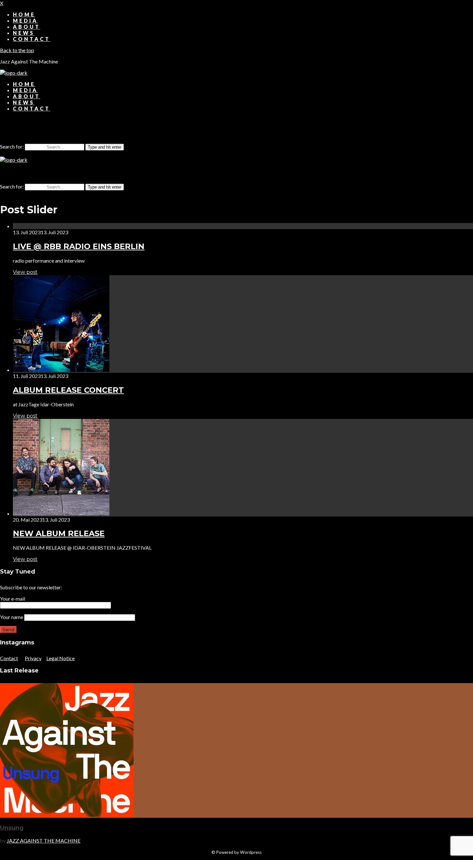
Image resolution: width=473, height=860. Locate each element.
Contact (9, 658)
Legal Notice (60, 658)
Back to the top (17, 50)
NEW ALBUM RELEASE (59, 533)
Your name (12, 617)
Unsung (11, 827)
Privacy (33, 658)
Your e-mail (12, 598)
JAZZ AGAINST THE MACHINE (43, 840)
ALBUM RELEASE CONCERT (68, 390)
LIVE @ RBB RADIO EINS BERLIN (78, 246)
